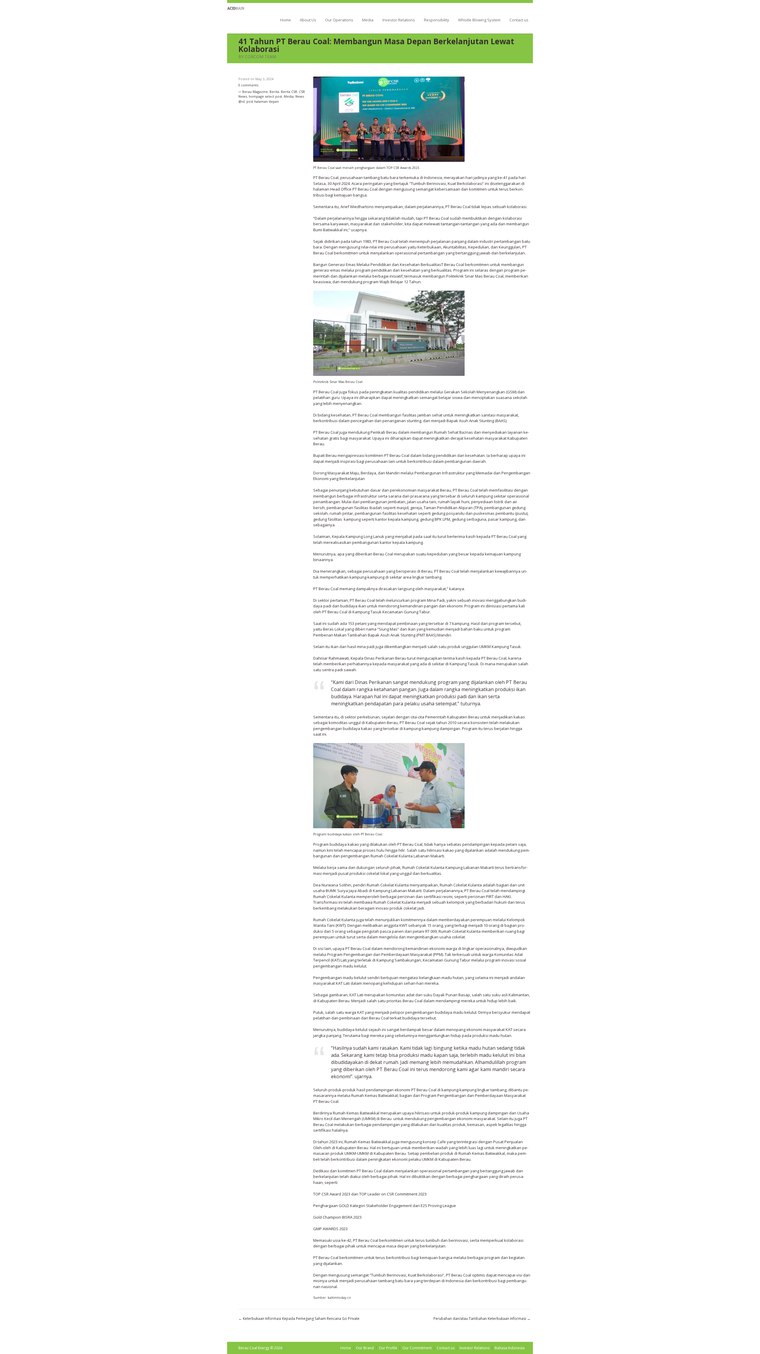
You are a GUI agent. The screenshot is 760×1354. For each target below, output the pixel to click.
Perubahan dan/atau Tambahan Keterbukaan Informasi (479, 1318)
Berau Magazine (255, 91)
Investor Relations (398, 20)
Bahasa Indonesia (510, 1347)
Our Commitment (417, 1347)
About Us (308, 20)
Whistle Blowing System (479, 20)
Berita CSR (289, 91)
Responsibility (436, 20)
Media (367, 20)
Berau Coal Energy (244, 17)
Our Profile (388, 1347)
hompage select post (265, 96)
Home (285, 20)
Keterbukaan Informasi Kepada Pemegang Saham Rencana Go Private (301, 1318)
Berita (274, 91)
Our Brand (365, 1347)
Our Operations (339, 20)
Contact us (518, 20)
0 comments (248, 85)
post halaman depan (262, 101)
